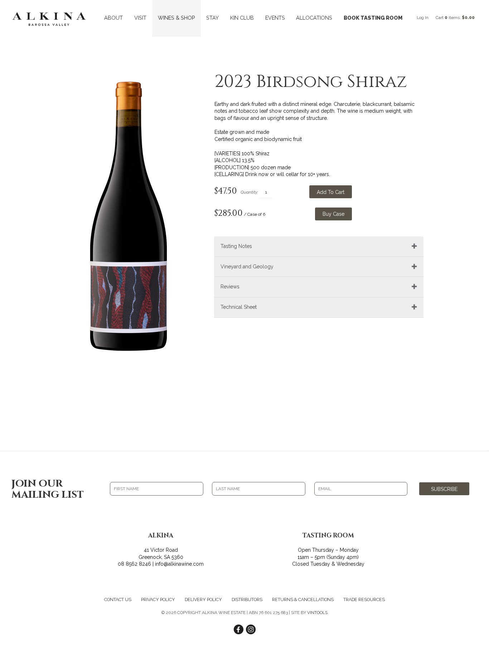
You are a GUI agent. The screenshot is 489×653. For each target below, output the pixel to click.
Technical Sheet (239, 307)
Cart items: (455, 17)
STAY (212, 18)
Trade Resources (364, 599)
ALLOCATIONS (314, 18)
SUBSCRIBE (444, 489)
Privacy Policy (158, 599)
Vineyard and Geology (247, 266)
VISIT (140, 18)
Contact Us (117, 599)
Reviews (230, 286)
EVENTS (275, 18)
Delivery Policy (203, 599)
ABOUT (113, 18)
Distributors (247, 599)
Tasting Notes (236, 246)
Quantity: (249, 192)
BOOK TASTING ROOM (373, 18)
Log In (423, 17)
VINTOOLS (317, 612)
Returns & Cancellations (303, 599)
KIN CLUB (242, 18)
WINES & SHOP (176, 18)
